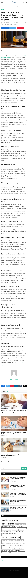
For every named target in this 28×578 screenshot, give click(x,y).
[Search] (26, 2)
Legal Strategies (10, 545)
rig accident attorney (20, 548)
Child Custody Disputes (6, 526)
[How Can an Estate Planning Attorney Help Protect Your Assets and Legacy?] (14, 39)
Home (2, 6)
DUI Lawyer (15, 531)
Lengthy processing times (18, 545)
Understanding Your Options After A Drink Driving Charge (18, 501)
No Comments (8, 24)
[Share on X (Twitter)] (12, 28)
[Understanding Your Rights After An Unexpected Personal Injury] (5, 509)
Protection (13, 548)
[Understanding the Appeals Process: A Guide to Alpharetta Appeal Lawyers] (14, 401)
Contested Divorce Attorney (21, 528)
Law (2, 9)
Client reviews (21, 526)
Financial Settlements (12, 540)
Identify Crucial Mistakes (6, 541)
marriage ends (9, 547)
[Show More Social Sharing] (25, 28)
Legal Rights (4, 545)
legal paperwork (22, 543)
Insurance (23, 541)
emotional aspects (5, 533)
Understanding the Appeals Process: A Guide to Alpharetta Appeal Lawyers (13, 411)
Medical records (16, 547)
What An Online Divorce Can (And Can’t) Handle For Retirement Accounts (13, 433)
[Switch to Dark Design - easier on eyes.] (24, 2)
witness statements (21, 552)
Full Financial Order (20, 540)
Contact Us (11, 570)
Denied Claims (21, 529)
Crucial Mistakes (15, 529)
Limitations (4, 547)
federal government (11, 537)
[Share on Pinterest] (20, 28)
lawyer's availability (15, 543)
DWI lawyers (21, 531)
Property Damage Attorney (6, 548)
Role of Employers (5, 550)
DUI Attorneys (4, 531)
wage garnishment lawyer (12, 552)
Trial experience (17, 550)
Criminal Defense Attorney (6, 529)
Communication (4, 528)
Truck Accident (4, 552)
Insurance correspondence (6, 543)
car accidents (8, 523)
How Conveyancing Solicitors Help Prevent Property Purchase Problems (12, 454)
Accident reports (22, 520)
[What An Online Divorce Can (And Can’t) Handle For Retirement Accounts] (14, 423)
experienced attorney (12, 533)
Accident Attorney (10, 520)
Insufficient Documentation (16, 541)
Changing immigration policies (20, 524)
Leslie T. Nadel (7, 22)
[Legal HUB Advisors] (14, 2)
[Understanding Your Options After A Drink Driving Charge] (5, 502)
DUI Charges (10, 531)
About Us (17, 570)
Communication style (12, 528)
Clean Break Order (14, 526)
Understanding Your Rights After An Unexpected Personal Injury (18, 508)
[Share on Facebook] (5, 28)
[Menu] (2, 2)
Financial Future (4, 540)
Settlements (11, 550)
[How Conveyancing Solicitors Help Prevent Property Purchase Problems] (14, 445)
